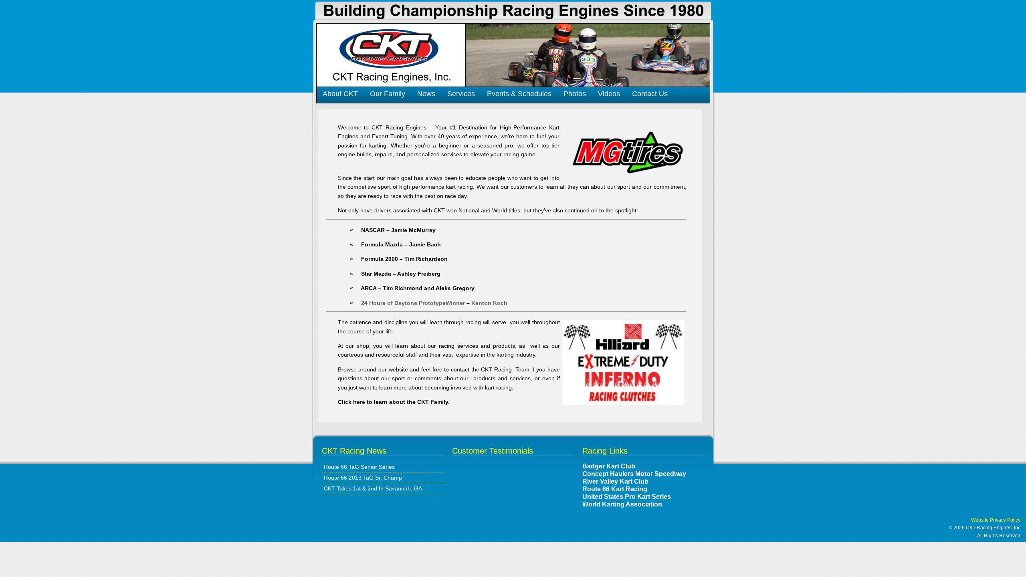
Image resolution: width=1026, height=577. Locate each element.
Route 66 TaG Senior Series (359, 467)
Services (461, 94)
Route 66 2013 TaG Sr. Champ (363, 477)
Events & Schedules (519, 94)
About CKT (340, 94)
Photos (574, 94)
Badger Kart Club (608, 466)
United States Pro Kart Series (626, 496)
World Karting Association (622, 504)
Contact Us (650, 94)
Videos (609, 94)
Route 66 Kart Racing (614, 488)
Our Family (387, 94)
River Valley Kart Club (615, 481)
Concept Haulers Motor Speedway (634, 473)
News (426, 94)
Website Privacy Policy (997, 520)
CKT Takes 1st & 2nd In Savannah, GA (373, 488)
